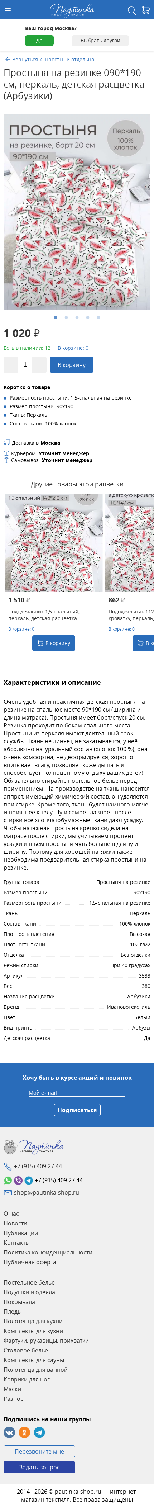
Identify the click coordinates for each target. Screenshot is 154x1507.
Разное (14, 1399)
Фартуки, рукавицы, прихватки (46, 1340)
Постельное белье (29, 1282)
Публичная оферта (30, 1262)
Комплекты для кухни (33, 1331)
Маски (12, 1389)
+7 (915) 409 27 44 (38, 1166)
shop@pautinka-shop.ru (46, 1192)
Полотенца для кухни (33, 1321)
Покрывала (19, 1302)
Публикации (21, 1233)
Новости (15, 1223)
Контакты (17, 1243)
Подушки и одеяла (29, 1292)
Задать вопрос (39, 1467)
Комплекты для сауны (34, 1360)
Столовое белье (26, 1350)
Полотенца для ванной (36, 1370)
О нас (11, 1214)
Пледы (13, 1311)
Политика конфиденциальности (48, 1252)
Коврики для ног (27, 1379)
